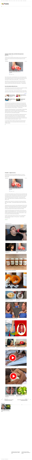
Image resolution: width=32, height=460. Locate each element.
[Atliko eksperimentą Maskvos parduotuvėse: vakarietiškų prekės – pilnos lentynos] (3, 399)
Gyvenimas (14, 0)
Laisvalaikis (21, 0)
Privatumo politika (24, 0)
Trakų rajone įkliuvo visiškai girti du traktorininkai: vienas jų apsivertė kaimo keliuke (22, 400)
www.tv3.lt (6, 219)
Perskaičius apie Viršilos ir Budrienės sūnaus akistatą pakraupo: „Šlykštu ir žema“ (15, 453)
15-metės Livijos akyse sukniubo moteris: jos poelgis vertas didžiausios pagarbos (26, 453)
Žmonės (17, 0)
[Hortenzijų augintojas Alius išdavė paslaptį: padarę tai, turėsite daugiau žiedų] (5, 406)
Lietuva (2, 0)
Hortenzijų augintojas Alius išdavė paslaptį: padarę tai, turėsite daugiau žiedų (5, 411)
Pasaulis (4, 0)
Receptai (10, 0)
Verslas (12, 0)
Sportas (19, 0)
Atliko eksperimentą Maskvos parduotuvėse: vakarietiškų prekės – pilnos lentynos (9, 400)
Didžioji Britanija (6, 0)
